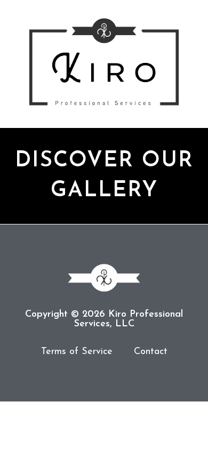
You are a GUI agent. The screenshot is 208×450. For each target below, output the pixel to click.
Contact (150, 352)
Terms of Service (77, 352)
